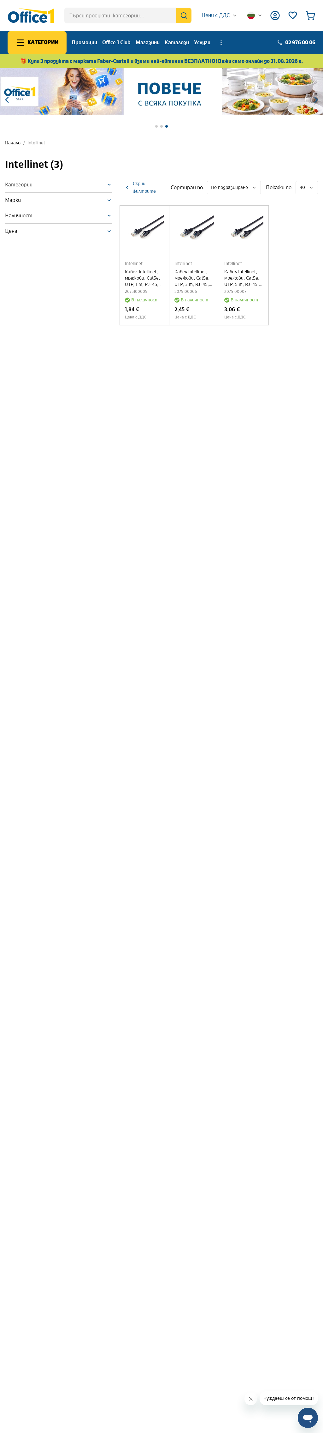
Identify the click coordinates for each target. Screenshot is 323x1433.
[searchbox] (127, 15)
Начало (13, 143)
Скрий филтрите (144, 187)
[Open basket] (310, 15)
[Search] (183, 15)
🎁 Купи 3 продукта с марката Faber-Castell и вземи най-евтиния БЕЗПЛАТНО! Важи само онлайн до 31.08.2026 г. (161, 61)
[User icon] (275, 15)
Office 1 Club (116, 42)
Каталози (177, 42)
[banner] (161, 91)
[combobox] (219, 15)
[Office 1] (31, 15)
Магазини (148, 42)
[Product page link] (144, 230)
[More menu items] (221, 42)
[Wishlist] (293, 15)
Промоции (84, 42)
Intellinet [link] (36, 143)
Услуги (202, 42)
